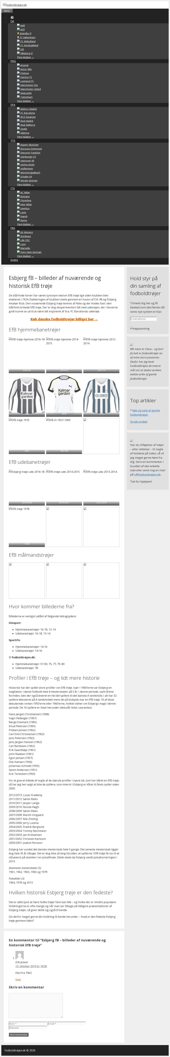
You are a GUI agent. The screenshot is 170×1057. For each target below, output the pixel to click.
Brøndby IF (25, 33)
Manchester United (30, 89)
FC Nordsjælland (29, 45)
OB (22, 49)
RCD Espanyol (28, 116)
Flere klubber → (25, 57)
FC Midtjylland (28, 41)
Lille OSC (25, 240)
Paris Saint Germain (31, 252)
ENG (13, 61)
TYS (12, 141)
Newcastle (26, 93)
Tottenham (26, 97)
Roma (23, 220)
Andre (14, 260)
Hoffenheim (26, 168)
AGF (22, 29)
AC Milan (25, 192)
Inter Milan (26, 204)
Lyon (23, 244)
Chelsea (24, 73)
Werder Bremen (29, 180)
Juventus (25, 208)
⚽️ (12, 17)
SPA (12, 105)
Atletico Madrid (28, 109)
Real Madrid (26, 120)
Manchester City (29, 85)
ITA (12, 188)
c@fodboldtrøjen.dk (147, 474)
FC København (27, 37)
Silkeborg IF (26, 53)
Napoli (23, 216)
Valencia (24, 132)
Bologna (25, 196)
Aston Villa (26, 69)
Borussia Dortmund (31, 148)
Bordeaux (25, 236)
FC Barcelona (27, 112)
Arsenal (24, 65)
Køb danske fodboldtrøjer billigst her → (64, 319)
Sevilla (23, 128)
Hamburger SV (28, 156)
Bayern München (29, 144)
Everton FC (26, 77)
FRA (12, 228)
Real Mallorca (27, 124)
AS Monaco (26, 232)
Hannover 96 (27, 160)
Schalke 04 (26, 176)
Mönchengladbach (30, 172)
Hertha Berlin (27, 164)
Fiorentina (25, 200)
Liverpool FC (27, 81)
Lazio (23, 212)
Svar (18, 979)
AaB (22, 25)
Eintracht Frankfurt (30, 152)
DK (12, 21)
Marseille (25, 248)
